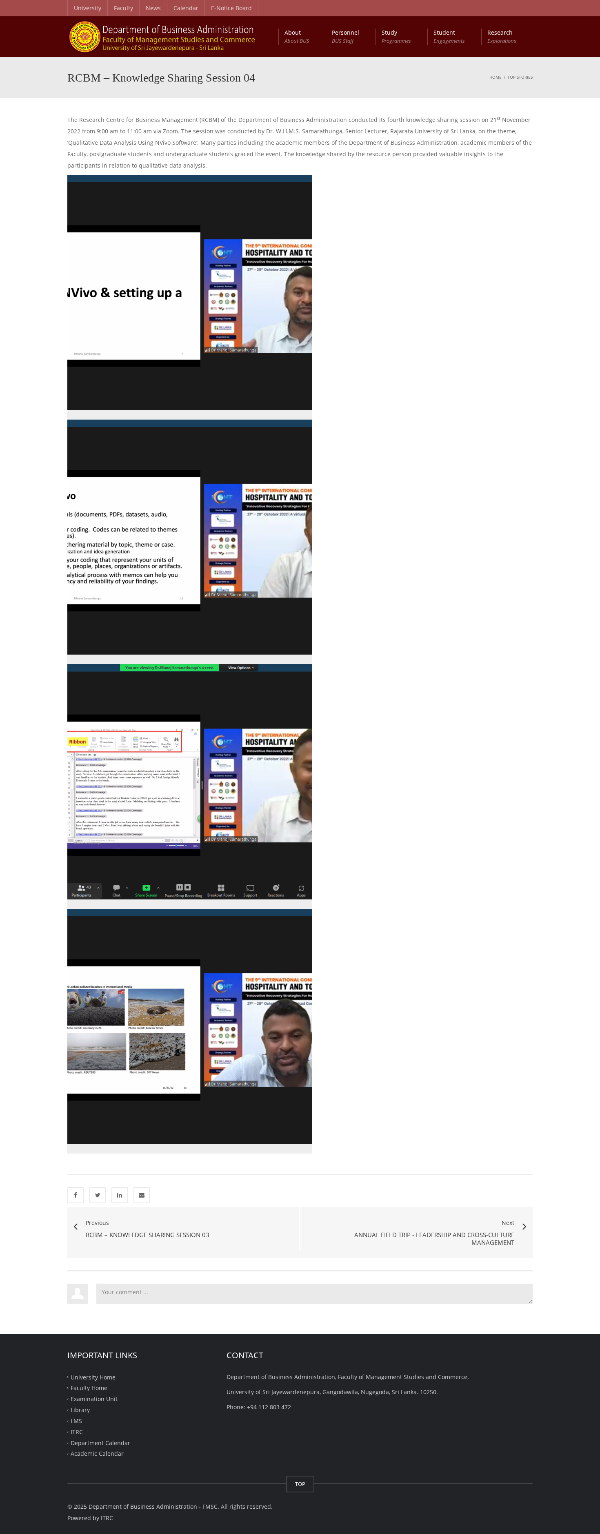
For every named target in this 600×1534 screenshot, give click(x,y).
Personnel (345, 36)
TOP (300, 1484)
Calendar (185, 8)
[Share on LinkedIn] (119, 1195)
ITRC (77, 1431)
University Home (93, 1377)
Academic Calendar (97, 1453)
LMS (76, 1421)
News (153, 8)
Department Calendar (100, 1442)
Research (501, 36)
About (296, 36)
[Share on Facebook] (75, 1195)
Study (396, 36)
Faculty (123, 8)
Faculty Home (89, 1388)
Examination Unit (94, 1399)
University (87, 8)
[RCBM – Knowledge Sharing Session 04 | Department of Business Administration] (171, 36)
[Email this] (141, 1195)
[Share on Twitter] (97, 1195)
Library (80, 1410)
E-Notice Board (231, 8)
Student (449, 36)
